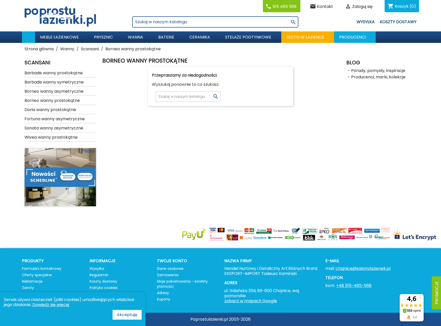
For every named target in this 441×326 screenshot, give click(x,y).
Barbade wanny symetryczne (54, 82)
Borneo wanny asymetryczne (53, 91)
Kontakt (325, 6)
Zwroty (28, 287)
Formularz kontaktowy (41, 268)
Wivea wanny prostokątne (51, 137)
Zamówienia (168, 274)
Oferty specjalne (37, 274)
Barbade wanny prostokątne (53, 73)
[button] (355, 37)
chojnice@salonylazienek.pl (363, 268)
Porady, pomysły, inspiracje (378, 71)
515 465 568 (285, 6)
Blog (353, 62)
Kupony (163, 299)
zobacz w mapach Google (250, 301)
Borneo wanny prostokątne (52, 100)
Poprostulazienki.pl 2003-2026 (220, 319)
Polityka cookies (104, 287)
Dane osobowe (170, 268)
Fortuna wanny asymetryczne (54, 119)
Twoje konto (172, 261)
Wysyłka (366, 22)
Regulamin (99, 274)
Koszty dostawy (398, 22)
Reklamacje (32, 281)
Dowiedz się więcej (50, 305)
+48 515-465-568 (354, 285)
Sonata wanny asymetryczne (53, 128)
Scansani (37, 62)
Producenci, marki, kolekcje (378, 77)
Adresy (163, 292)
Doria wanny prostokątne (50, 110)
